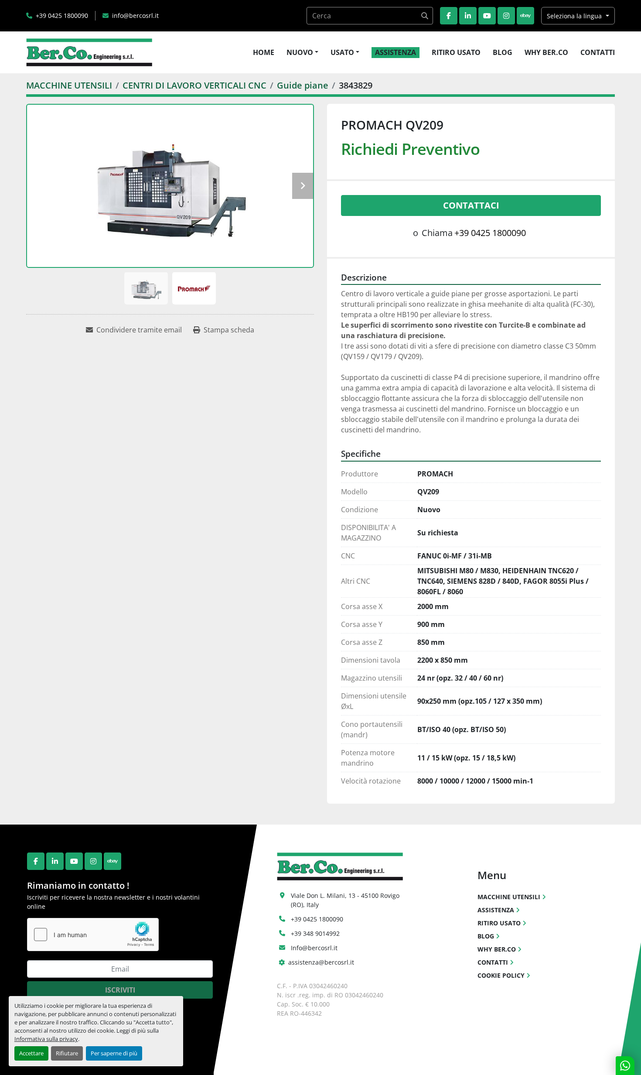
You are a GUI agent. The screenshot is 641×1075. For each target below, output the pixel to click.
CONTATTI (597, 52)
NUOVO (299, 52)
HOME (263, 52)
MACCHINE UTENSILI (508, 897)
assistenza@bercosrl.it (321, 962)
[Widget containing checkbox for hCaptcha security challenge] (93, 934)
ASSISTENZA (395, 52)
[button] (302, 52)
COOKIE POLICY (501, 975)
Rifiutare (67, 1053)
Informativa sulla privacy (46, 1039)
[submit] (424, 15)
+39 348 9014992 (315, 933)
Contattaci (471, 205)
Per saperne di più (114, 1053)
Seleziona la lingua (574, 16)
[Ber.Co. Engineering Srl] (340, 866)
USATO (342, 52)
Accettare (31, 1053)
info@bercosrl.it (135, 15)
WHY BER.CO (546, 52)
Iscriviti (120, 990)
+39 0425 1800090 (62, 15)
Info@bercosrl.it (314, 948)
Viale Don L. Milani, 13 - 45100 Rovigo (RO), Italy (346, 900)
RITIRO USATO (456, 52)
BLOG (502, 52)
